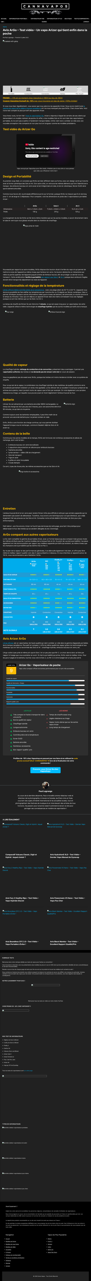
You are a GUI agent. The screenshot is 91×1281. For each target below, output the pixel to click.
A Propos (8, 1252)
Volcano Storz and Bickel (11, 1051)
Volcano (50, 1244)
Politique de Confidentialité (13, 1255)
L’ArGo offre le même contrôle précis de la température (23, 290)
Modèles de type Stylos (12, 1244)
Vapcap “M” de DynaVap (11, 1065)
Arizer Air (6, 1062)
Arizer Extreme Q (9, 1056)
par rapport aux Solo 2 (49, 277)
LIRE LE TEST (47, 632)
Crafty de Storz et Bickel (11, 1042)
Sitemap (8, 1263)
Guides (44, 22)
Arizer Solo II (7, 1054)
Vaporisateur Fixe (37, 19)
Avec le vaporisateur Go (35, 116)
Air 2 (62, 277)
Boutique (68, 19)
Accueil (4, 19)
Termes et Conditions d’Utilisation (15, 1257)
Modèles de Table (11, 1247)
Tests (5, 27)
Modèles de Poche (11, 1241)
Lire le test (58, 632)
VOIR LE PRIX (34, 624)
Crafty (49, 1247)
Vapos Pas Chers (52, 1252)
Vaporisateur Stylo (54, 19)
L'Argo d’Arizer (8, 643)
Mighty (50, 1238)
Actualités (8, 1249)
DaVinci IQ (7, 1048)
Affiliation (8, 1260)
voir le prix (82, 624)
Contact (8, 1266)
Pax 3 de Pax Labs (9, 1059)
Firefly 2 (6, 1045)
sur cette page (28, 1070)
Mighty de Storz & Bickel (11, 1040)
